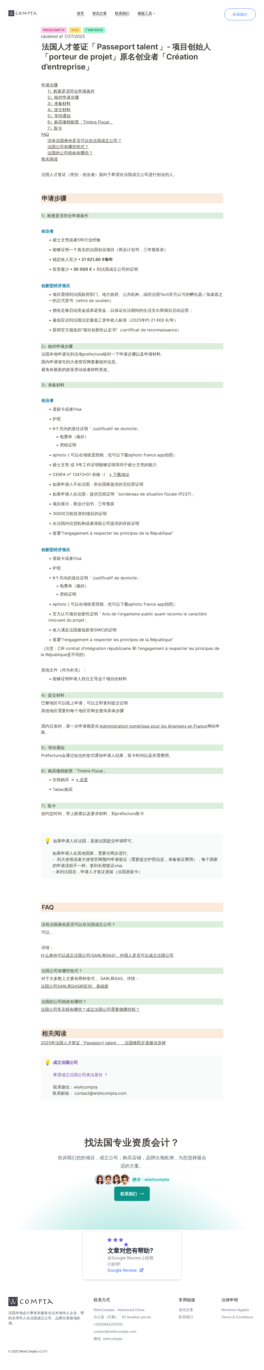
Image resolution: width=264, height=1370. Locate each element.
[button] (47, 841)
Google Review (122, 1270)
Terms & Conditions (237, 1317)
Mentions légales (235, 1310)
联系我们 (122, 13)
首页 (80, 13)
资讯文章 (99, 13)
